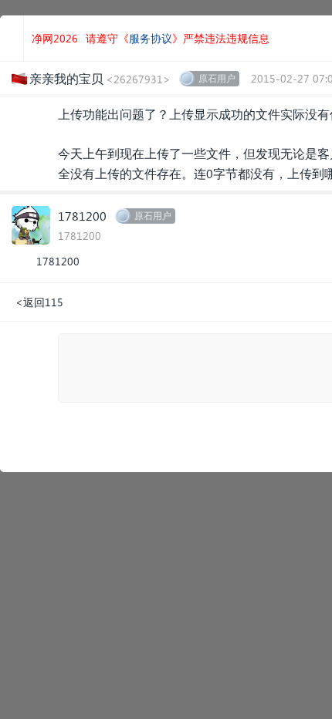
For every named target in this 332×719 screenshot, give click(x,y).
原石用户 (216, 78)
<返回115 (39, 302)
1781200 (82, 216)
